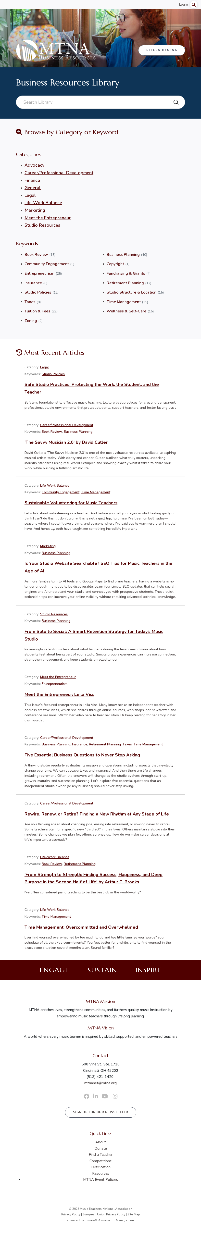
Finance (32, 180)
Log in (183, 4)
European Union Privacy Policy (104, 1214)
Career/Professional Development (59, 173)
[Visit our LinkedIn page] (95, 1096)
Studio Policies (38, 292)
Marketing (35, 210)
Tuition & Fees (37, 311)
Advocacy (34, 165)
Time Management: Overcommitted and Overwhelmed (81, 927)
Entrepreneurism (39, 273)
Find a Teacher (101, 1154)
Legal (30, 195)
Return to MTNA (161, 50)
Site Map (133, 1214)
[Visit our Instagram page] (115, 1096)
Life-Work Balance (43, 203)
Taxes (30, 302)
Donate (100, 1148)
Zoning (31, 320)
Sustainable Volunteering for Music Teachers (71, 503)
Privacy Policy (70, 1214)
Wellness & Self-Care (126, 311)
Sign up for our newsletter (100, 1112)
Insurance (33, 283)
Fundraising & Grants (126, 273)
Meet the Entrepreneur (48, 218)
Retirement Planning (125, 283)
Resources (100, 1173)
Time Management (124, 302)
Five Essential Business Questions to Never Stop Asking (82, 755)
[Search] (193, 4)
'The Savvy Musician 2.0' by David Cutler (66, 442)
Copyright (115, 264)
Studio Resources (42, 225)
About (100, 1142)
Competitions (100, 1161)
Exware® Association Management (110, 1220)
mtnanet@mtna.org (100, 1083)
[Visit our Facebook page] (86, 1096)
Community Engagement (47, 264)
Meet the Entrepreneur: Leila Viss (59, 694)
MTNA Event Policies (100, 1179)
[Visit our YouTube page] (105, 1096)
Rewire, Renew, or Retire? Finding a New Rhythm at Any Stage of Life (97, 814)
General (33, 188)
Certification (101, 1167)
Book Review (36, 254)
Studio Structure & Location (131, 292)
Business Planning (123, 254)
